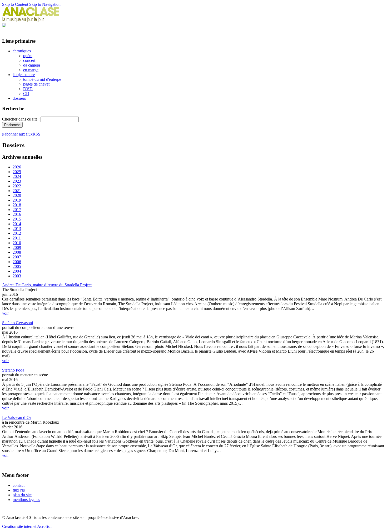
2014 (17, 224)
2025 (17, 171)
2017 (17, 209)
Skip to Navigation (45, 4)
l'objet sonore (24, 74)
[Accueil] (30, 20)
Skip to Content (15, 4)
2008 (17, 252)
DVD (28, 89)
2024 (17, 176)
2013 (17, 228)
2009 (17, 247)
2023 (17, 181)
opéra (27, 55)
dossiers (19, 98)
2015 (17, 219)
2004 (17, 271)
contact (18, 485)
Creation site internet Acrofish (27, 526)
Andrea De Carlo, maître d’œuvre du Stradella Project (47, 285)
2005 (17, 266)
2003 (17, 276)
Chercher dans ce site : (21, 119)
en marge (30, 70)
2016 (17, 214)
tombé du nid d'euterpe (42, 79)
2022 (17, 186)
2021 (17, 190)
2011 (17, 238)
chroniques (22, 51)
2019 (17, 200)
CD (26, 93)
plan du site (22, 495)
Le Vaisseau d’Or (16, 417)
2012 (17, 233)
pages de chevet (36, 84)
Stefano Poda (13, 370)
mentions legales (26, 499)
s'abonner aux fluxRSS (21, 134)
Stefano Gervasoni (17, 322)
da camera (31, 65)
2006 (17, 261)
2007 (17, 257)
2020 (17, 195)
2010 (17, 243)
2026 (17, 167)
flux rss (19, 490)
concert (29, 60)
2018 (17, 205)
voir (5, 313)
